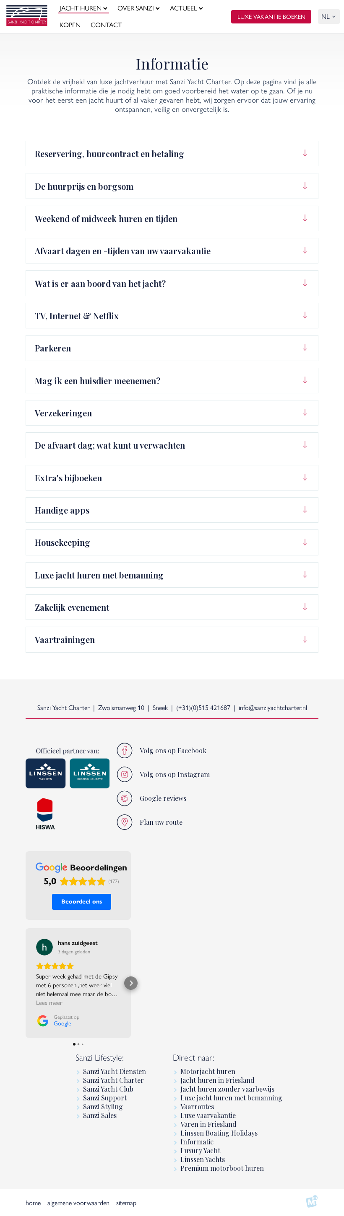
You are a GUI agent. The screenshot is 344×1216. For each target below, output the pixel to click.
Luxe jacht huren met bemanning (99, 575)
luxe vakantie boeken (271, 17)
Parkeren (53, 348)
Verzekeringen (63, 412)
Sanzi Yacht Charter (113, 1080)
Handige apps (62, 510)
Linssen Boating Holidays (219, 1132)
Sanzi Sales (100, 1115)
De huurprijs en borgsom (84, 186)
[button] (25, 983)
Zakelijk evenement (72, 607)
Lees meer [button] (49, 1003)
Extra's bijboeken (68, 477)
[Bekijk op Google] (44, 947)
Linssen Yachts (202, 1159)
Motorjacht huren (207, 1071)
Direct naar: (193, 1057)
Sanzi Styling (103, 1106)
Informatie (197, 1141)
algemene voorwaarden (78, 1203)
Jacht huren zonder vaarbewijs (227, 1088)
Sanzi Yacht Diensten (114, 1071)
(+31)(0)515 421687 (203, 708)
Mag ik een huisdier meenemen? (97, 380)
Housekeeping (62, 542)
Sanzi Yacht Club (108, 1088)
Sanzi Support (105, 1097)
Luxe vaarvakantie (208, 1115)
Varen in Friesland (208, 1124)
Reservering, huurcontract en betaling (109, 153)
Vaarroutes (197, 1106)
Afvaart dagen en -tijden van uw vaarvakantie (123, 250)
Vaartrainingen (65, 639)
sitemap (126, 1203)
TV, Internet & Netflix (77, 315)
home (33, 1203)
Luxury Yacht (200, 1150)
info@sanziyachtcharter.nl (273, 708)
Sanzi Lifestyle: (100, 1057)
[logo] (27, 17)
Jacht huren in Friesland (217, 1080)
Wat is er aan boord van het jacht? (100, 283)
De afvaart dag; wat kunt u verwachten (110, 445)
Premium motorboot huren (222, 1168)
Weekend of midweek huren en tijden (106, 218)
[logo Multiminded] (312, 1203)
